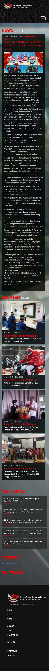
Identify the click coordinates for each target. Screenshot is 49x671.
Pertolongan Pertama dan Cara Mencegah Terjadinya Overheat (21, 384)
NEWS (9, 610)
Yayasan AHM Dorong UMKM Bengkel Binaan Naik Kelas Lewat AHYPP (22, 340)
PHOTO (10, 614)
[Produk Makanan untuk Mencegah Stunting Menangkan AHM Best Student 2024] (23, 404)
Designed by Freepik (14, 659)
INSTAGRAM (12, 651)
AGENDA (10, 626)
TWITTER (11, 646)
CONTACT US (12, 635)
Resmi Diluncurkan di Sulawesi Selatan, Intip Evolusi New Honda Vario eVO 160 (23, 543)
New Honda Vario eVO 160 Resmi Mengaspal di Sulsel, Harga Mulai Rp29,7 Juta (24, 501)
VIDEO (9, 619)
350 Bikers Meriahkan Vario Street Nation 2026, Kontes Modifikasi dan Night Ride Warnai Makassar (23, 522)
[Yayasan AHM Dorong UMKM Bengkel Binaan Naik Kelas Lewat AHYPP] (23, 316)
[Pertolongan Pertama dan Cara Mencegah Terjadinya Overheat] (23, 360)
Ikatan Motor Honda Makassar (20, 335)
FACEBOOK (11, 642)
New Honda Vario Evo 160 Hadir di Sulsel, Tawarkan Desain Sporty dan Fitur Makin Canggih (22, 511)
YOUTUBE (11, 655)
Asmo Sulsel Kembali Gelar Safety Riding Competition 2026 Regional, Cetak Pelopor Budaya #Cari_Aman (23, 533)
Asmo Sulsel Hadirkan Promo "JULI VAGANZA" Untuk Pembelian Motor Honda (23, 45)
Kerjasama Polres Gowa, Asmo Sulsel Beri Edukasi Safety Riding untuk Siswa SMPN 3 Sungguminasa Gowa (21, 474)
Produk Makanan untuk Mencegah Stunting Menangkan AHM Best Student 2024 (21, 428)
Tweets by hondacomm (10, 563)
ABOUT (10, 630)
